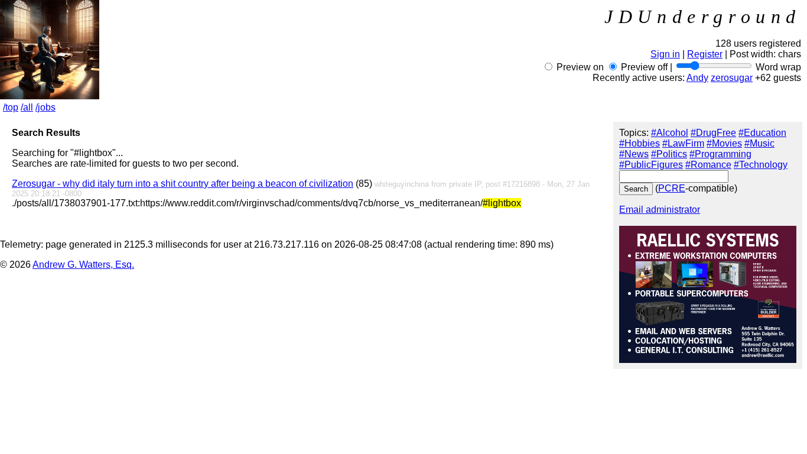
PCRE (671, 188)
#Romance (708, 165)
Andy (697, 78)
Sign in (665, 54)
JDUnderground (702, 16)
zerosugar (732, 78)
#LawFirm (683, 143)
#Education (762, 133)
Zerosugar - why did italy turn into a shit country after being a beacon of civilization (182, 184)
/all (27, 107)
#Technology (761, 165)
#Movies (724, 143)
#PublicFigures (651, 165)
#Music (759, 143)
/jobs (45, 107)
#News (634, 154)
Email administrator (659, 210)
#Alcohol (669, 133)
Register (705, 54)
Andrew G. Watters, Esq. (83, 265)
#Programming (720, 154)
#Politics (669, 154)
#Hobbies (639, 143)
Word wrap (778, 67)
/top (10, 107)
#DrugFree (713, 133)
